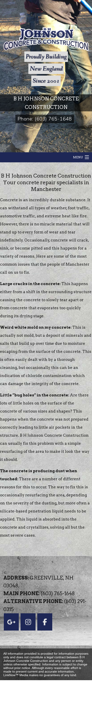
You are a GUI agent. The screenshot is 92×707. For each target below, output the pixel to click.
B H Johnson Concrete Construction (46, 103)
